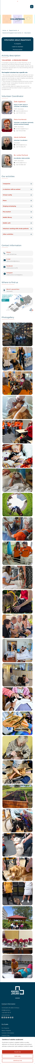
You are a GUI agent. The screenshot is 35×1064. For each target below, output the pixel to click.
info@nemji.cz (6, 1010)
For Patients (5, 1028)
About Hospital (6, 1030)
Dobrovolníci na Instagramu (15, 275)
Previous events (17, 49)
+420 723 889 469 (21, 164)
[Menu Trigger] (31, 6)
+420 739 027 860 (21, 130)
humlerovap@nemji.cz (22, 128)
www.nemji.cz (6, 1015)
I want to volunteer (17, 46)
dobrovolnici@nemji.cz (13, 261)
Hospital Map (6, 1035)
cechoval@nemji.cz (21, 162)
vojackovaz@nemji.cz (22, 111)
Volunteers (21, 109)
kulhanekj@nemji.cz (21, 145)
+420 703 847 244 (21, 113)
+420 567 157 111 (6, 1012)
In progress (17, 43)
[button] (17, 184)
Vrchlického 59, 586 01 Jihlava (10, 1008)
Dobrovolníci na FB (12, 268)
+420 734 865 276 (21, 147)
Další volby (17, 1056)
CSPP (15, 109)
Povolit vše (17, 1052)
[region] (17, 1050)
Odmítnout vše (17, 1060)
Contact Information (8, 1033)
